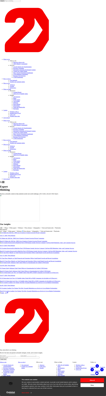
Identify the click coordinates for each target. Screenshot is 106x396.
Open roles (78, 366)
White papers (12, 228)
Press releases (28, 228)
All (1, 228)
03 (3, 293)
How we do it (21, 362)
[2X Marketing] (53, 56)
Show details (25, 392)
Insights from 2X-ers (81, 368)
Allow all (92, 380)
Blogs (6, 228)
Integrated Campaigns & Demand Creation (9, 370)
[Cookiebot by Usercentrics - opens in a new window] (10, 393)
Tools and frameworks (47, 228)
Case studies (61, 372)
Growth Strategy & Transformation (8, 365)
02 (2, 293)
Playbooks (58, 228)
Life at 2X (78, 369)
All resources (61, 368)
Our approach (25, 365)
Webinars (20, 228)
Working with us (80, 365)
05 (6, 293)
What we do (3, 362)
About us (42, 365)
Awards (42, 368)
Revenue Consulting (8, 368)
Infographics (37, 228)
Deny (92, 385)
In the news (43, 366)
